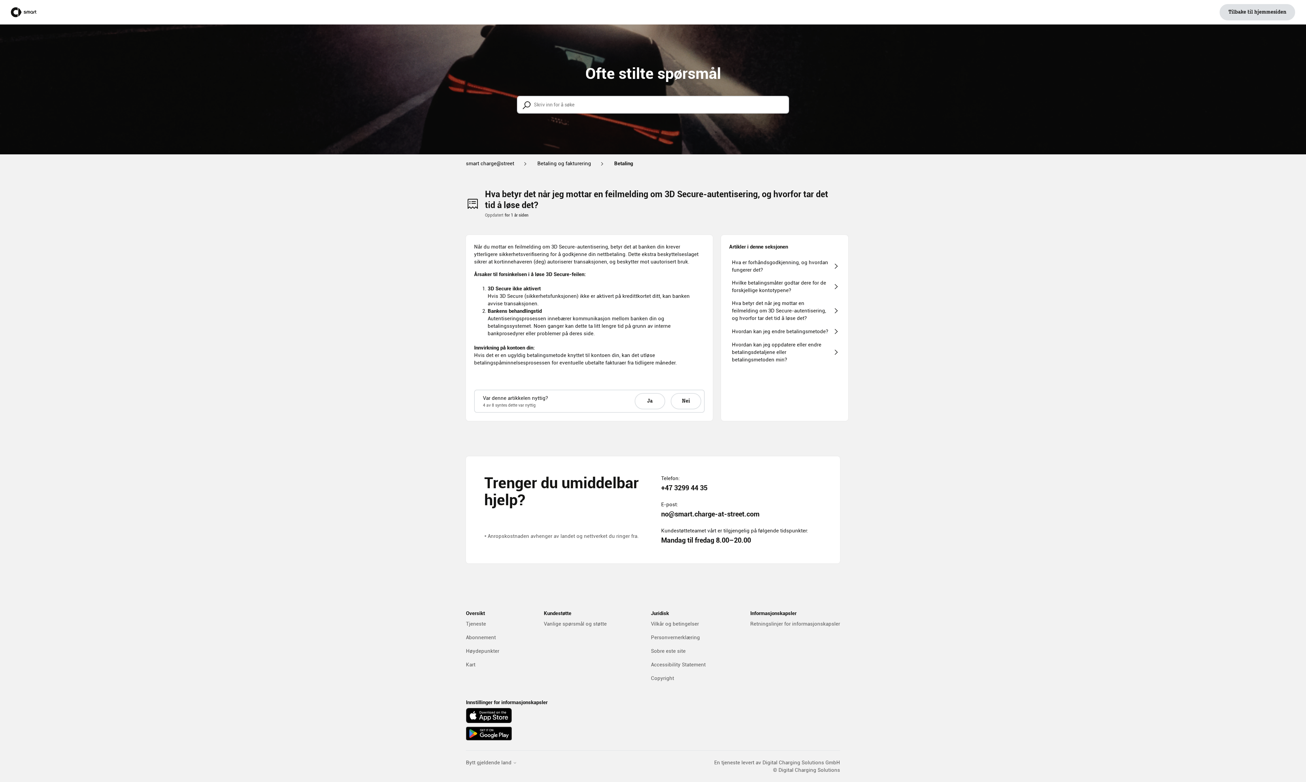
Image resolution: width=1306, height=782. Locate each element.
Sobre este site (668, 651)
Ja (650, 401)
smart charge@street (490, 163)
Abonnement (481, 637)
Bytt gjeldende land (489, 763)
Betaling (623, 163)
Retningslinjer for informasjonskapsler (795, 624)
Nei (686, 401)
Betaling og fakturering (564, 163)
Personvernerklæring (675, 637)
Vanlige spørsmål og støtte (575, 624)
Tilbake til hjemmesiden (1257, 12)
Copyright (662, 678)
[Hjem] (23, 12)
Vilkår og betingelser (675, 624)
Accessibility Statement (678, 665)
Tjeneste (476, 624)
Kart (470, 665)
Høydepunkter (482, 651)
